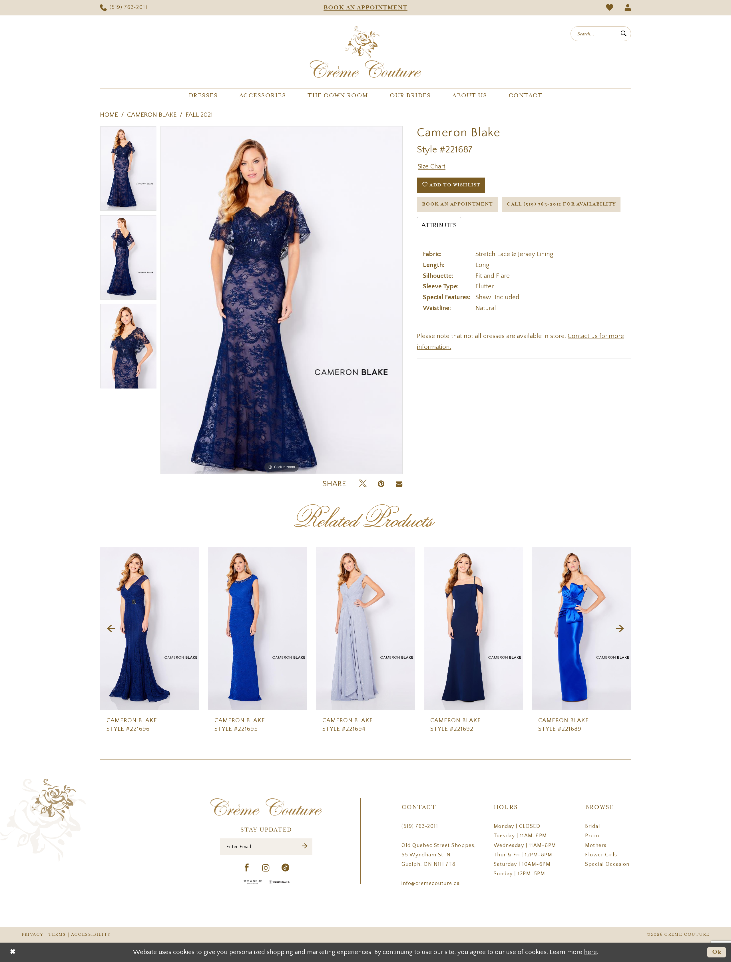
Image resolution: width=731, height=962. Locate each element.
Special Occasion (607, 864)
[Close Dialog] (12, 952)
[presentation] (149, 628)
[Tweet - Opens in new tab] (363, 484)
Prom (592, 836)
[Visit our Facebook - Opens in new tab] (246, 868)
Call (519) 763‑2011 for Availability (561, 204)
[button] (627, 7)
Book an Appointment (457, 204)
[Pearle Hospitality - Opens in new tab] (252, 882)
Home (109, 114)
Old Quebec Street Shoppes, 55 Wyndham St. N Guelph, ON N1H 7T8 (438, 855)
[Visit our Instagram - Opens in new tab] (266, 868)
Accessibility (91, 934)
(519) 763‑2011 (419, 826)
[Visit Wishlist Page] (610, 7)
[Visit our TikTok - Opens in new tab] (285, 868)
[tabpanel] (128, 170)
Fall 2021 (199, 114)
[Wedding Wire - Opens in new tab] (279, 881)
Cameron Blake (151, 114)
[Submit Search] (623, 33)
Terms (57, 934)
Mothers (596, 845)
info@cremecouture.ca (430, 883)
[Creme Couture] (365, 52)
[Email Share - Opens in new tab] (399, 484)
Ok (717, 952)
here (590, 952)
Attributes (439, 225)
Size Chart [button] (431, 166)
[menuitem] (123, 7)
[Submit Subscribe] (305, 847)
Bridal (592, 826)
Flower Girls (601, 855)
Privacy (32, 934)
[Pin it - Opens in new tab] (381, 484)
